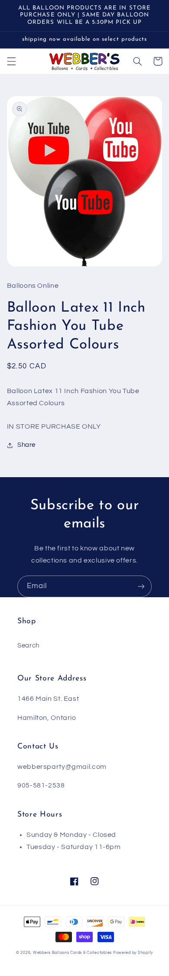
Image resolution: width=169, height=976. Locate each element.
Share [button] (26, 445)
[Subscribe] (141, 586)
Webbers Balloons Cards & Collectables (72, 953)
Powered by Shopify (133, 953)
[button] (11, 61)
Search (28, 645)
